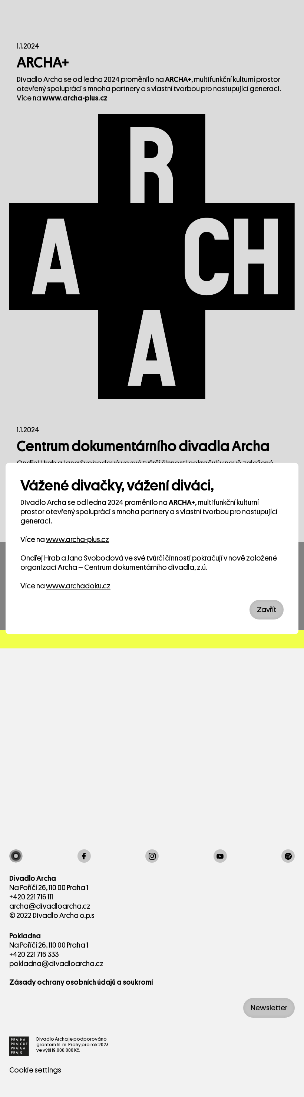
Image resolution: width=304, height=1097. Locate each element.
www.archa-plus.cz (77, 539)
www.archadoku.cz (78, 586)
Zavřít (266, 610)
